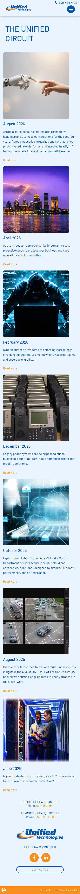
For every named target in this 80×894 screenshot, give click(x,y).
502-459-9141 (44, 805)
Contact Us (40, 869)
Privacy (62, 890)
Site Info (43, 890)
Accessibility (73, 890)
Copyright (53, 890)
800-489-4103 (68, 2)
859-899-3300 (45, 817)
